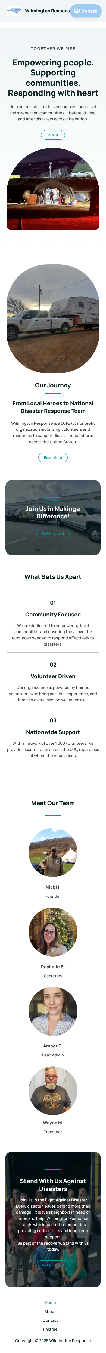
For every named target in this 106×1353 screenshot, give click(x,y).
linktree (50, 1329)
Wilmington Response (49, 11)
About (50, 1311)
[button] (53, 533)
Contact (50, 1320)
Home (50, 1302)
